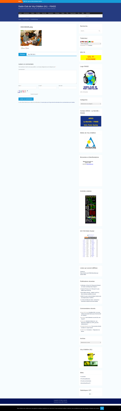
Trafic (67, 13)
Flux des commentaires (86, 381)
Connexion (83, 376)
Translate (90, 45)
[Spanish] (92, 41)
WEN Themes (64, 402)
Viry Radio (38, 13)
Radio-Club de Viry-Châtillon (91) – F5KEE (37, 6)
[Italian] (91, 41)
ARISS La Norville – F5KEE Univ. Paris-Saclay (90, 121)
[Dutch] (87, 41)
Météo (83, 13)
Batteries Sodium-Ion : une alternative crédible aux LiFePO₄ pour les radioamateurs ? (89, 323)
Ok (102, 408)
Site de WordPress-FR (85, 383)
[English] (81, 41)
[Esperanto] (89, 41)
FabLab (62, 13)
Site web (60, 85)
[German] (82, 41)
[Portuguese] (86, 41)
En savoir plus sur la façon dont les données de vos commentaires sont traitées (58, 102)
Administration (26, 13)
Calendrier (88, 13)
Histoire (32, 13)
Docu (79, 13)
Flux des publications (85, 378)
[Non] (119, 408)
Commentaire (21, 69)
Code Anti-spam (34, 94)
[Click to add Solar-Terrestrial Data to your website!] (90, 223)
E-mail (40, 85)
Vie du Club (44, 13)
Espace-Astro (50, 13)
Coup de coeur (73, 13)
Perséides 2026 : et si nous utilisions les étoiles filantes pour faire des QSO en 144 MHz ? (91, 314)
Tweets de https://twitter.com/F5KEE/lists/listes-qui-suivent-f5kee (89, 273)
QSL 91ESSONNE (91, 58)
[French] (84, 41)
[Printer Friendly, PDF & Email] (25, 48)
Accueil (20, 13)
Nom (19, 85)
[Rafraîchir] (27, 90)
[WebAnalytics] (90, 394)
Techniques (57, 13)
